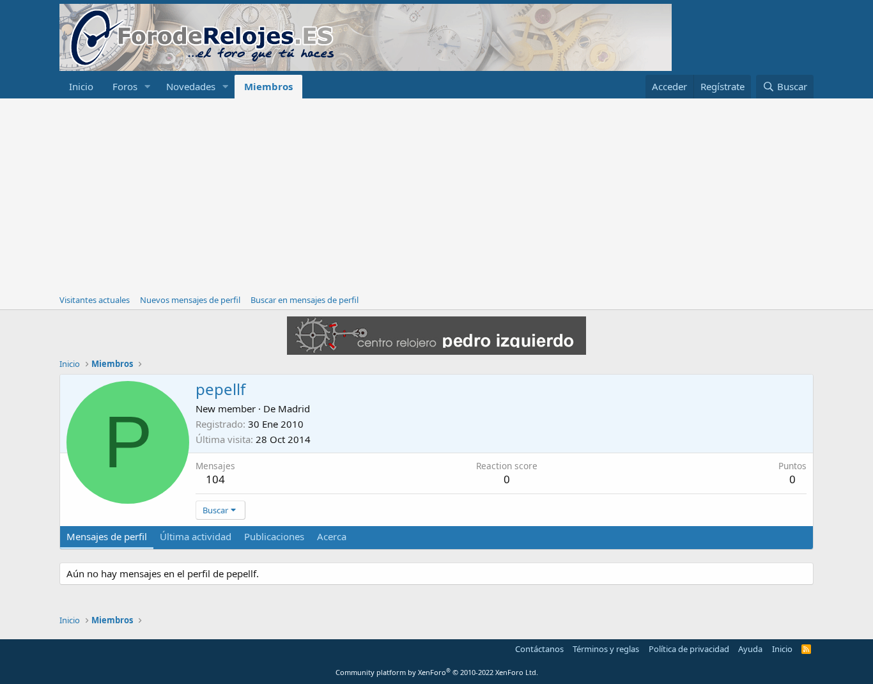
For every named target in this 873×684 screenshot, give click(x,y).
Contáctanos (539, 649)
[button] (148, 86)
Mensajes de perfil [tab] (106, 536)
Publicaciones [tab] (274, 536)
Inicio (81, 86)
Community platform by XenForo (437, 672)
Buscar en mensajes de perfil (305, 300)
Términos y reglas (606, 649)
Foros (124, 86)
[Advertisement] (436, 194)
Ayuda (750, 649)
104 (215, 479)
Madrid (294, 408)
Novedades (190, 86)
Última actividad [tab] (195, 536)
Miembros (268, 86)
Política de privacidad (689, 649)
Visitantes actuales (94, 300)
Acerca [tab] (331, 536)
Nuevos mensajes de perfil (190, 300)
